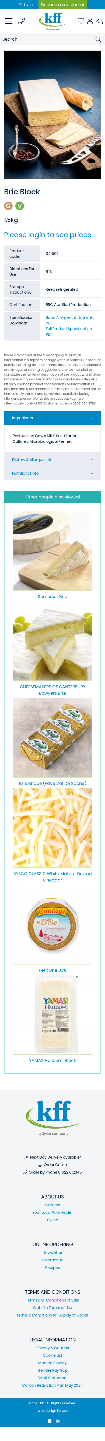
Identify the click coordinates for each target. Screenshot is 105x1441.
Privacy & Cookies (52, 1348)
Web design (46, 1410)
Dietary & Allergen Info (32, 459)
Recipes (52, 1267)
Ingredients (22, 418)
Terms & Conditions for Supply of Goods (52, 1315)
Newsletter (52, 1252)
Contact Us (52, 1260)
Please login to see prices (47, 235)
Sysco (52, 1220)
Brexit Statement (52, 1378)
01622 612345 (70, 1172)
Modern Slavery (52, 1363)
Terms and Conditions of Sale (52, 1300)
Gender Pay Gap (52, 1370)
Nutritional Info (25, 473)
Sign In (29, 4)
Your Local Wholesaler (52, 1212)
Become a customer (63, 5)
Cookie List (52, 1355)
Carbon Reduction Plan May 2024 (52, 1385)
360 (65, 1410)
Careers (52, 1205)
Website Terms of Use (52, 1307)
